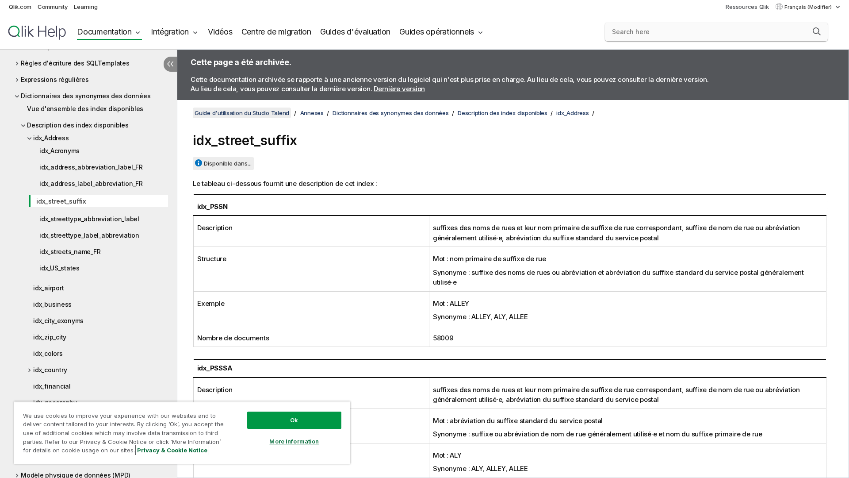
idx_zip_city (49, 337)
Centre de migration (276, 31)
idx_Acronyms (59, 150)
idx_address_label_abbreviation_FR (91, 183)
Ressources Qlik (747, 6)
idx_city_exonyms (58, 320)
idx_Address (51, 138)
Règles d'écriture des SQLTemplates (75, 63)
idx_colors (48, 353)
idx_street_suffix (61, 201)
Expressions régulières (55, 79)
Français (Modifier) (808, 7)
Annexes (312, 112)
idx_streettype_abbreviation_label (89, 219)
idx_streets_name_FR (69, 251)
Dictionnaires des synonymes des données (85, 96)
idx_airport (48, 288)
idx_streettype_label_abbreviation (89, 235)
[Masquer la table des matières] (170, 64)
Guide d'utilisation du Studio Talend (242, 112)
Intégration (170, 31)
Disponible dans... (228, 163)
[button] (816, 31)
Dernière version (399, 89)
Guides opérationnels (436, 31)
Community (53, 6)
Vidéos (220, 31)
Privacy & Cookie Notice (172, 450)
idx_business (52, 304)
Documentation (104, 31)
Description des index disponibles (78, 125)
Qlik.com (20, 6)
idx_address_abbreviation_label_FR (91, 167)
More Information (294, 441)
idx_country (50, 370)
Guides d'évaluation (355, 31)
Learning (85, 6)
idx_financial (52, 386)
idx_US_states (59, 268)
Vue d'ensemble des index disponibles (85, 108)
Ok (294, 420)
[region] (182, 432)
